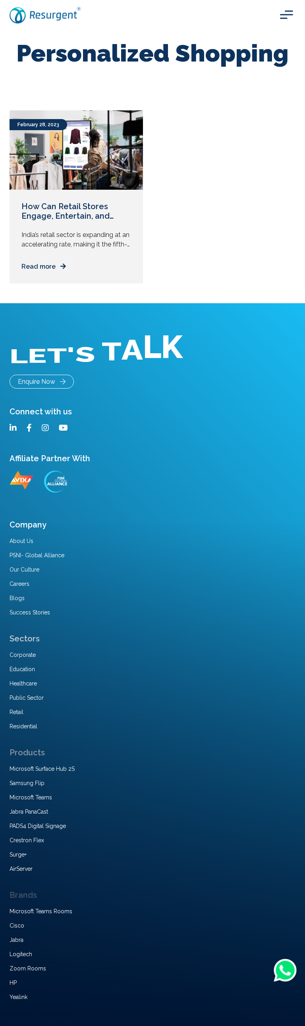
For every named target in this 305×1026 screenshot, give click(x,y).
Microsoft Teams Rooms (41, 911)
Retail (16, 712)
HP (13, 983)
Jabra (16, 940)
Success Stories (30, 612)
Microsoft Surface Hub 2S (42, 769)
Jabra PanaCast (29, 811)
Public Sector (27, 698)
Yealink (18, 997)
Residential (23, 726)
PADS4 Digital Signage (38, 826)
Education (22, 669)
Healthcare (23, 683)
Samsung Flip (27, 783)
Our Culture (24, 569)
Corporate (23, 655)
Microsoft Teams (31, 797)
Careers (19, 584)
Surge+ (18, 854)
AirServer (21, 869)
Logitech (21, 954)
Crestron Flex (27, 840)
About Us (21, 541)
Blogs (17, 598)
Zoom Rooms (28, 968)
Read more (40, 266)
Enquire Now (39, 381)
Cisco (17, 925)
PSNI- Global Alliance (37, 555)
